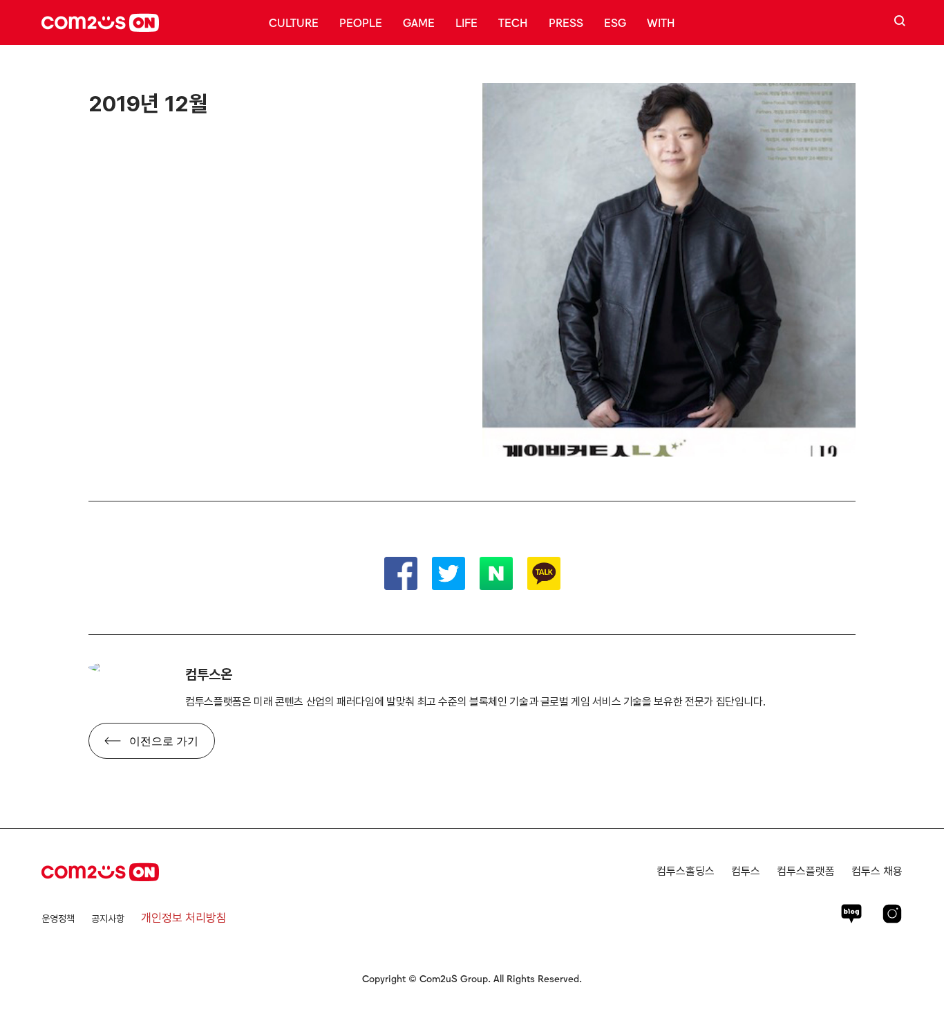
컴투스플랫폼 (806, 871)
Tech (513, 22)
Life (466, 22)
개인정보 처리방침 (184, 918)
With (661, 22)
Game (419, 22)
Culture (294, 22)
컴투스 (745, 871)
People (360, 22)
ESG (615, 22)
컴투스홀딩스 (686, 871)
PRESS (566, 22)
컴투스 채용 (877, 871)
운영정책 (58, 918)
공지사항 (107, 918)
